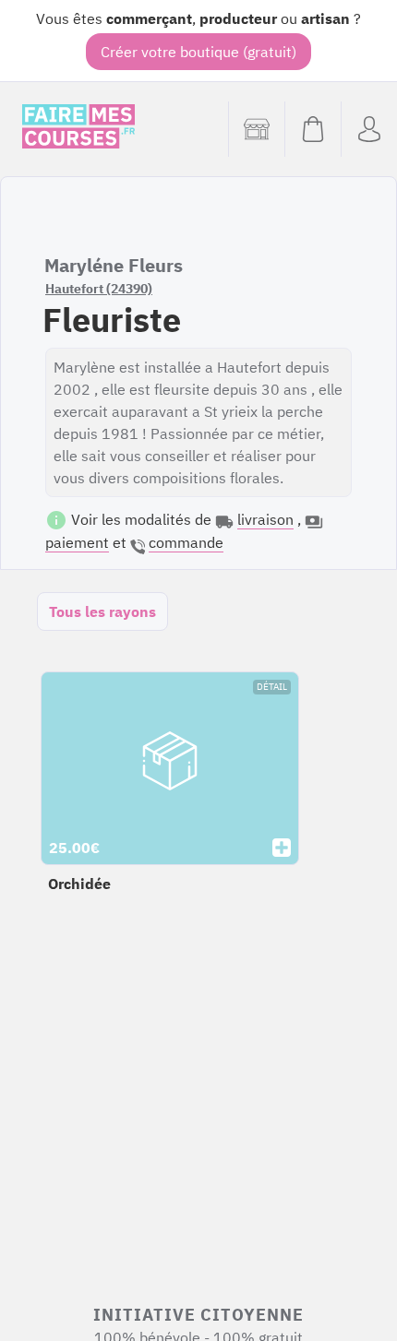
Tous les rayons (102, 611)
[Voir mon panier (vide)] (312, 129)
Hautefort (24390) (98, 288)
